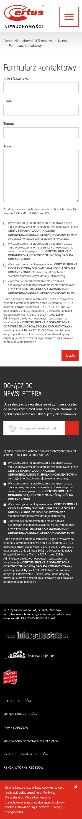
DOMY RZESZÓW (15, 728)
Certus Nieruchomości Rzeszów (27, 41)
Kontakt (63, 41)
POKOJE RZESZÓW (17, 701)
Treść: (8, 146)
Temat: (8, 124)
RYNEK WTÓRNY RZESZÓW (23, 767)
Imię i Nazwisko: (16, 78)
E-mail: (9, 101)
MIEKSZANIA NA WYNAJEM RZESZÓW (30, 741)
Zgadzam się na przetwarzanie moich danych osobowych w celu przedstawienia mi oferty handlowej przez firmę (41, 287)
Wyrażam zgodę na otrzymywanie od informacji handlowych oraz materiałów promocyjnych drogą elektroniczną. (43, 270)
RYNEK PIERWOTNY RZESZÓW (25, 754)
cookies (48, 787)
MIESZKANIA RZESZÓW (20, 714)
